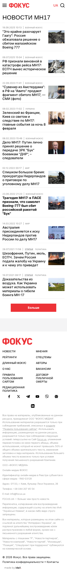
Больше (33, 307)
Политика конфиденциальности (23, 562)
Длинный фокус (14, 363)
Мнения (41, 351)
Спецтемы (43, 357)
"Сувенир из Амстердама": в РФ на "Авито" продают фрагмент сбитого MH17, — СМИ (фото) (23, 93)
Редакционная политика (13, 389)
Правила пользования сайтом (12, 378)
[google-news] (56, 396)
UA (55, 5)
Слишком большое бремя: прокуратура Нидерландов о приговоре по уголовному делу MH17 (24, 178)
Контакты (53, 562)
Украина (30, 109)
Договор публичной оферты (44, 378)
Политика (40, 249)
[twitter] (18, 396)
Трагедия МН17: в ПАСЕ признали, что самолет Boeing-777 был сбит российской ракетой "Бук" (21, 206)
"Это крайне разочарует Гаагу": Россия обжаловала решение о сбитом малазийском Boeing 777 (21, 39)
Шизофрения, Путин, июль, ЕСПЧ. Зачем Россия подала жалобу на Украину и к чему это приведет (24, 259)
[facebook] (9, 396)
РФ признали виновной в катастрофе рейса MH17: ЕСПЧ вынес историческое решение (24, 67)
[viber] (47, 396)
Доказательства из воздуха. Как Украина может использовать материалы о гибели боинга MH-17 (19, 287)
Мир (27, 168)
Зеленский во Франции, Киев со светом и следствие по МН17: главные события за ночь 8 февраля (24, 120)
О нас (6, 368)
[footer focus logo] (17, 341)
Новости (8, 351)
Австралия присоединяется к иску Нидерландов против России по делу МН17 (21, 233)
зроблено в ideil (12, 568)
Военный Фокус (34, 28)
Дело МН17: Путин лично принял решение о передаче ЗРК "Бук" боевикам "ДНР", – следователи (22, 150)
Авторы (41, 363)
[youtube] (37, 396)
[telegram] (28, 396)
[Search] (62, 5)
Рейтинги (9, 357)
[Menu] (4, 5)
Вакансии (43, 368)
